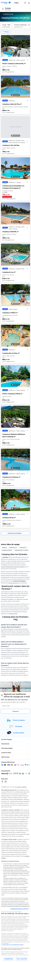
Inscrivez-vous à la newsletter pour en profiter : (14, 702)
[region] (15, 934)
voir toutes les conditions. (21, 787)
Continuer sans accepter (19, 909)
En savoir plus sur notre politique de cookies (12, 944)
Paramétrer (8, 959)
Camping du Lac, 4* (9, 272)
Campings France (8, 14)
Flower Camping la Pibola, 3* (12, 394)
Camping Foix (22, 547)
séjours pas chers (13, 583)
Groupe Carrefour (6, 752)
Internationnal (5, 743)
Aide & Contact (5, 757)
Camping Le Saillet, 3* (10, 313)
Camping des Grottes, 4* (11, 353)
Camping (4, 547)
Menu (17, 3)
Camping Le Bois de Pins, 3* (12, 104)
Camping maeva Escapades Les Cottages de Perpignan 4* (13, 187)
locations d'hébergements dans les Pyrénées (12, 566)
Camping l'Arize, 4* (9, 517)
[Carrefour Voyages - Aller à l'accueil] (6, 3)
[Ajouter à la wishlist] (27, 60)
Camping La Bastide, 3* (10, 231)
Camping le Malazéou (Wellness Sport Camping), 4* (13, 435)
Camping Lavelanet (7, 550)
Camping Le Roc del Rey (10, 145)
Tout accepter (22, 959)
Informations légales (7, 748)
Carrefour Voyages (6, 739)
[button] (15, 9)
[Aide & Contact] (29, 2)
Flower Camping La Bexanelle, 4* (14, 63)
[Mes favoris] (25, 2)
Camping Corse (13, 547)
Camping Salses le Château (21, 550)
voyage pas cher (13, 613)
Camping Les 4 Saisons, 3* (11, 477)
